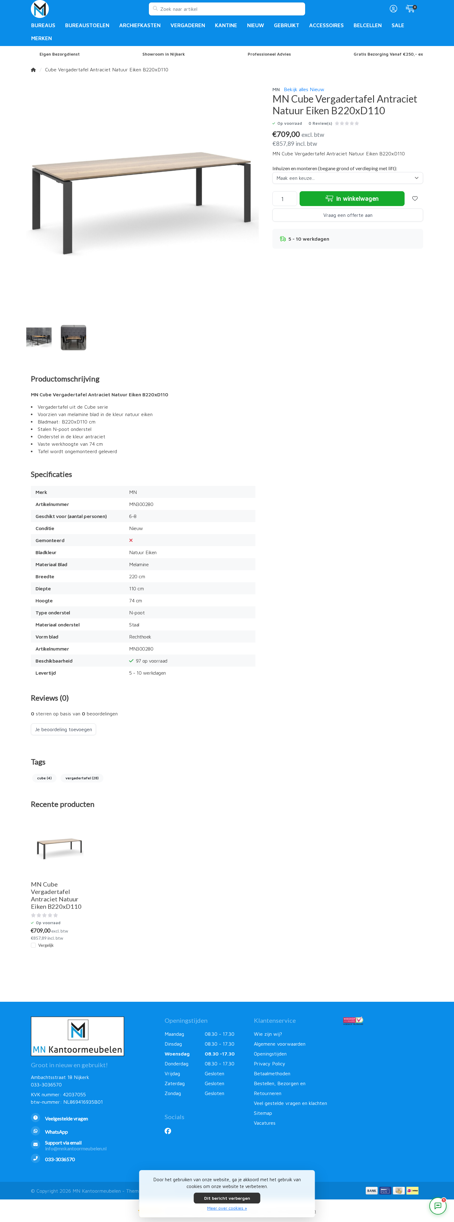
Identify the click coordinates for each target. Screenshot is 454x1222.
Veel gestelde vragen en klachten (290, 1103)
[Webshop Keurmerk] (383, 1021)
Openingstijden (270, 1053)
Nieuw (255, 25)
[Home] (33, 69)
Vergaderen (187, 25)
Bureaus (43, 25)
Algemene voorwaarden (279, 1044)
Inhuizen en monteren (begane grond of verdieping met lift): (334, 168)
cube (44, 778)
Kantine (226, 25)
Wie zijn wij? (268, 1034)
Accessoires (326, 25)
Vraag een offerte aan (347, 215)
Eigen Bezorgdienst (60, 54)
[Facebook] (170, 1131)
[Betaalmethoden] (372, 1191)
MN (276, 89)
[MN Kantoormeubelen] (90, 9)
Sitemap (263, 1113)
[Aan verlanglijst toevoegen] (415, 199)
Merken (41, 38)
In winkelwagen (356, 198)
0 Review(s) (320, 123)
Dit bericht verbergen (227, 1198)
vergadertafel (82, 778)
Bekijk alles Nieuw (304, 89)
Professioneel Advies (269, 54)
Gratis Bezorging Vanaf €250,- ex (388, 54)
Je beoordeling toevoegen (63, 729)
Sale (398, 25)
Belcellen (368, 25)
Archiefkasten (140, 25)
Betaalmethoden (272, 1073)
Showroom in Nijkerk (163, 54)
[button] (392, 9)
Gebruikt (286, 25)
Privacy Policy (269, 1063)
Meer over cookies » (227, 1208)
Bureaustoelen (87, 25)
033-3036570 (46, 1084)
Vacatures (264, 1123)
